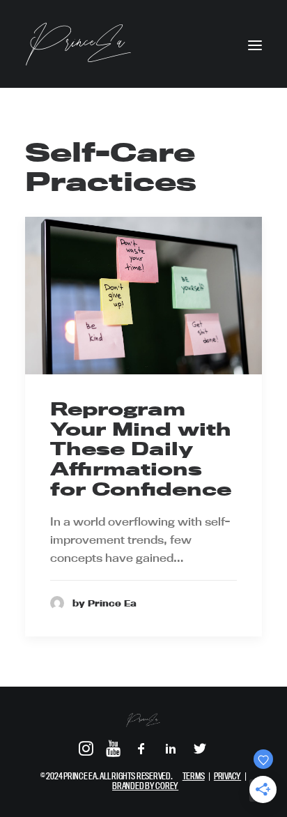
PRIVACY (227, 775)
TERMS (194, 775)
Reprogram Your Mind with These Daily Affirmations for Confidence (140, 449)
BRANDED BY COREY (145, 785)
